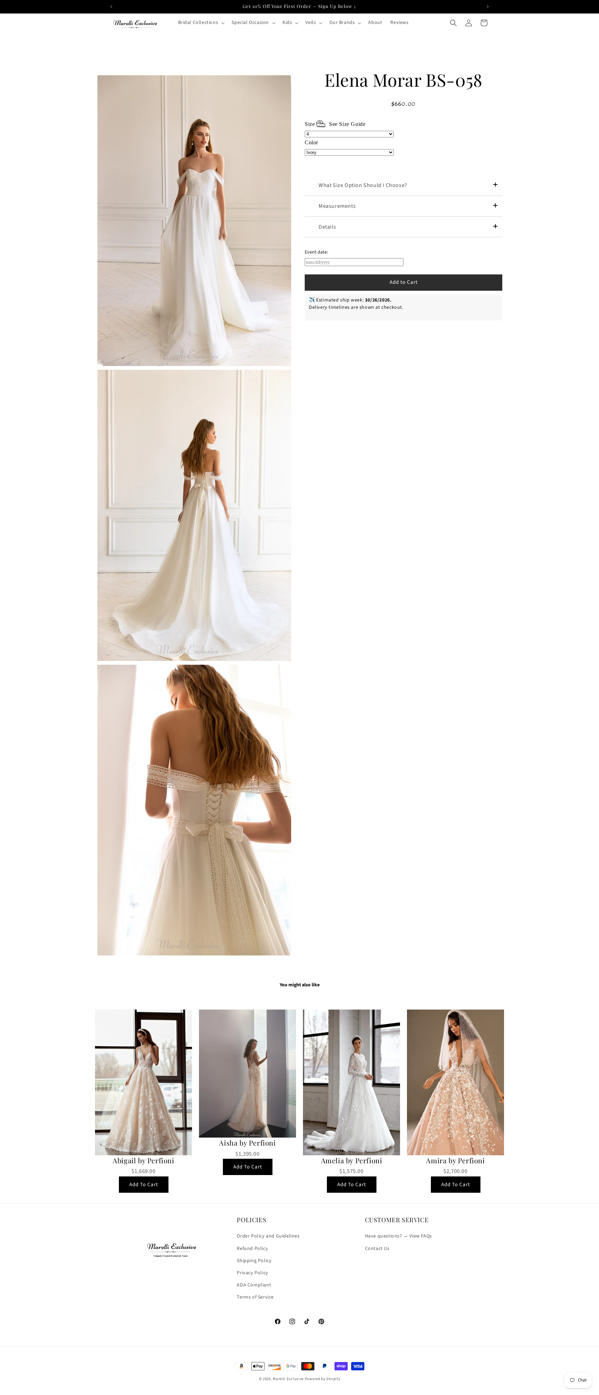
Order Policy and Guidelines (268, 1236)
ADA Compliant (254, 1285)
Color (311, 142)
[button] (201, 22)
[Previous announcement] (111, 6)
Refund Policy (252, 1248)
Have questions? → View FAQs (398, 1236)
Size (335, 124)
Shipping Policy (254, 1260)
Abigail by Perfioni (143, 1160)
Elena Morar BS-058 (403, 79)
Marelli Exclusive (288, 1378)
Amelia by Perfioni (351, 1160)
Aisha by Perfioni (247, 1143)
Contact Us (377, 1248)
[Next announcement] (487, 6)
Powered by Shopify (322, 1378)
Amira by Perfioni (455, 1160)
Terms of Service (255, 1297)
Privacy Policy (252, 1272)
